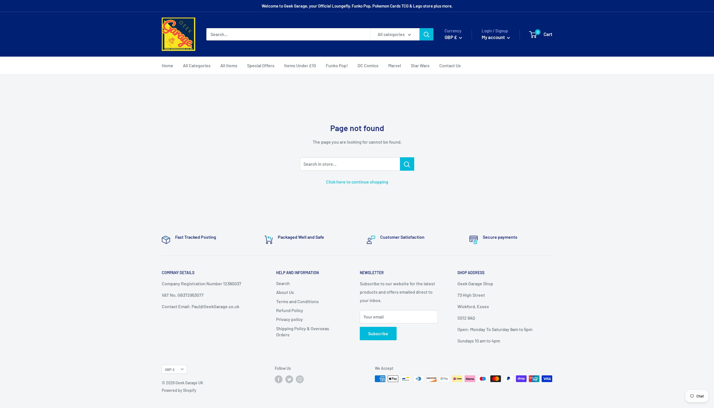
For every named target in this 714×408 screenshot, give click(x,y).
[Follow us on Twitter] (289, 379)
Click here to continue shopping (357, 181)
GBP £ (170, 369)
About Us (285, 292)
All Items (228, 65)
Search (283, 283)
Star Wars (420, 65)
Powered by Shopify (179, 390)
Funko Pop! (337, 65)
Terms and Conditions (297, 301)
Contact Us (450, 65)
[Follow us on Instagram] (300, 379)
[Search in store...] (407, 164)
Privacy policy (289, 319)
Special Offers (260, 65)
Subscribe (378, 333)
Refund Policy (289, 310)
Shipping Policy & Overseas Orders (302, 331)
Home (167, 65)
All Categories (197, 65)
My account (494, 37)
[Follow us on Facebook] (279, 379)
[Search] (426, 34)
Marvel (394, 65)
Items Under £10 (300, 65)
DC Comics (368, 65)
